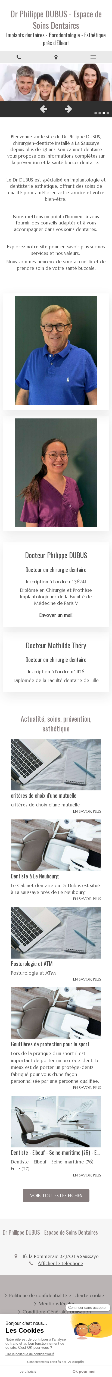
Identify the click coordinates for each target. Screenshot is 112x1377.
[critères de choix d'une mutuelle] (56, 764)
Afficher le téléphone (60, 1263)
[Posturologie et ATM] (56, 933)
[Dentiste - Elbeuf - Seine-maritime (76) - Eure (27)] (56, 1121)
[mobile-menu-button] (93, 57)
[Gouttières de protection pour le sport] (56, 1013)
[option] (56, 82)
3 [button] (103, 113)
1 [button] (95, 113)
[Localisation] (55, 57)
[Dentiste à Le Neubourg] (56, 845)
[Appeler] (18, 57)
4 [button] (108, 113)
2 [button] (99, 113)
